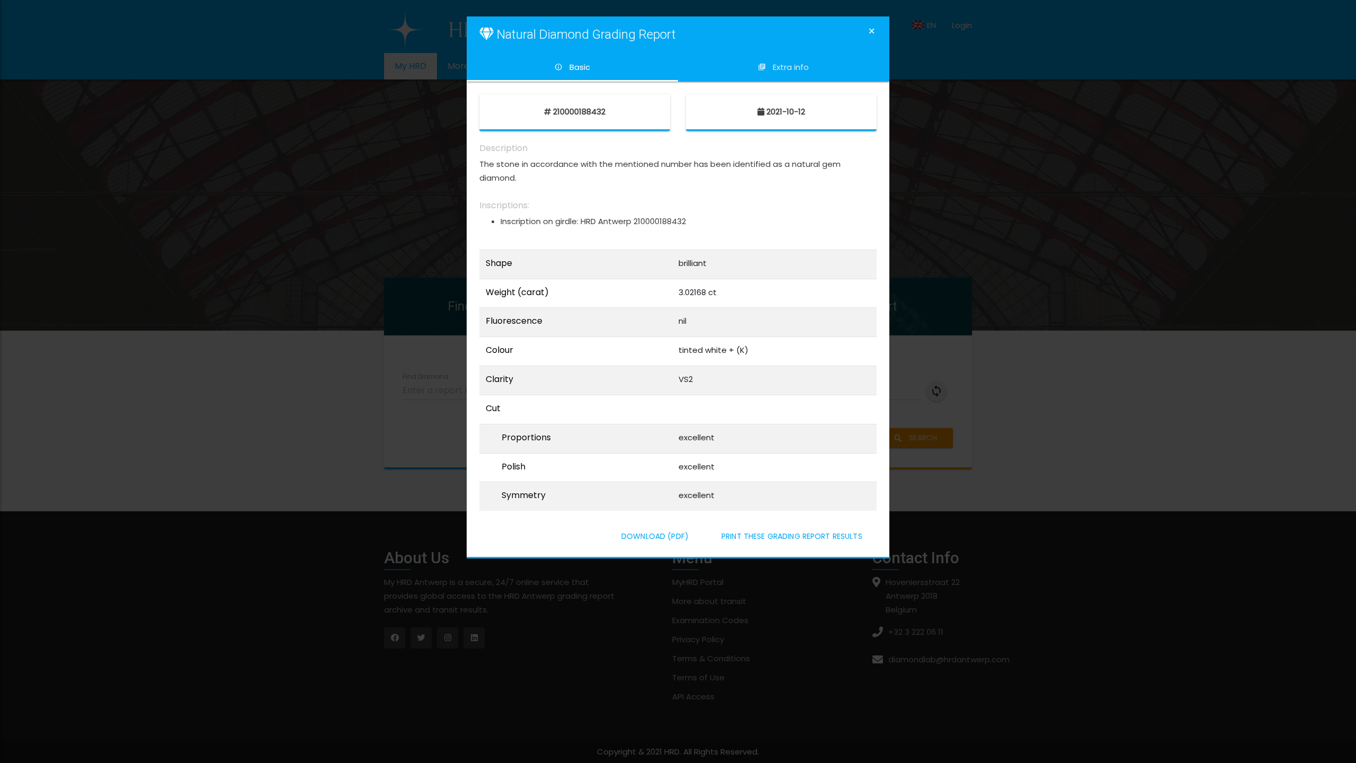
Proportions (526, 437)
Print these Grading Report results (791, 536)
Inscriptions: (504, 205)
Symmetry (524, 495)
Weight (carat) (517, 292)
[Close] (872, 31)
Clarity (499, 379)
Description (503, 148)
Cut (493, 408)
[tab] (572, 67)
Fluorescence (514, 321)
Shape (499, 263)
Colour (499, 350)
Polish (513, 467)
